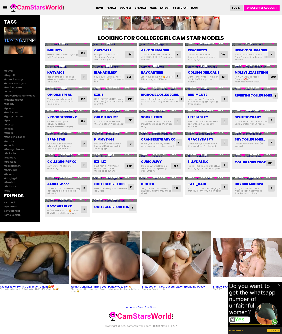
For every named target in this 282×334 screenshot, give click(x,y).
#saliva (8, 91)
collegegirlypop (250, 162)
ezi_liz (100, 161)
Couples (126, 7)
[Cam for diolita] (161, 178)
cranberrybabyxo (158, 139)
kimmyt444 (104, 139)
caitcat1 (102, 50)
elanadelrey (105, 72)
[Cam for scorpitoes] (161, 111)
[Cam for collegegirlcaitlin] (114, 200)
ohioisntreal (59, 94)
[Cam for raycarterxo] (67, 200)
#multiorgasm (13, 87)
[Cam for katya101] (67, 66)
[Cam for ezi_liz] (114, 156)
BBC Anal (9, 202)
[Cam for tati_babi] (207, 178)
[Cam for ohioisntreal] (67, 89)
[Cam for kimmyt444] (114, 133)
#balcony (10, 186)
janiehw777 (58, 184)
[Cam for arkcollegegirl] (161, 44)
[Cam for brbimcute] (207, 89)
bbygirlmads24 (249, 184)
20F (129, 77)
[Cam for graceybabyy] (207, 133)
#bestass (10, 161)
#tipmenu (10, 157)
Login (236, 7)
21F (130, 99)
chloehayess (106, 117)
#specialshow (12, 165)
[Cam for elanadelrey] (114, 66)
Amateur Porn (134, 307)
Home (99, 7)
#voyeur (9, 124)
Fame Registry (12, 215)
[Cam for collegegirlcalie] (207, 66)
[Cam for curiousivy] (161, 156)
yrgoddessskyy (62, 117)
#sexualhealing (13, 79)
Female (112, 7)
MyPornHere (11, 206)
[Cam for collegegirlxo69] (114, 178)
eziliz (98, 94)
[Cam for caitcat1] (114, 44)
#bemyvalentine (14, 149)
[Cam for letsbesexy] (207, 111)
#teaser (9, 128)
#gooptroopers (13, 116)
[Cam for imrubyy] (67, 44)
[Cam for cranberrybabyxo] (161, 133)
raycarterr (152, 72)
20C (273, 77)
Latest (165, 7)
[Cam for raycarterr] (161, 66)
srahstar (56, 139)
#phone (9, 108)
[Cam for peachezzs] (207, 44)
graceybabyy (200, 139)
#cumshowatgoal (15, 83)
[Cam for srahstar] (67, 133)
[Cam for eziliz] (114, 89)
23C (176, 166)
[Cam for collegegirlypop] (254, 156)
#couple (9, 145)
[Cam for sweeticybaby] (254, 111)
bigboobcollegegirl (160, 94)
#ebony (9, 141)
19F (130, 54)
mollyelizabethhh (251, 72)
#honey (9, 174)
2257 (174, 326)
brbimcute (197, 94)
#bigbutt (9, 75)
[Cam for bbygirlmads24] (254, 178)
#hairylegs (10, 170)
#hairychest (11, 153)
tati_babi (197, 184)
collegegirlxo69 (109, 184)
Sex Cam (150, 307)
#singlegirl (10, 178)
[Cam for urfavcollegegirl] (254, 44)
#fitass (8, 132)
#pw (7, 120)
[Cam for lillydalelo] (207, 156)
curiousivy (151, 161)
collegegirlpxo (62, 161)
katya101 (55, 72)
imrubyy (55, 50)
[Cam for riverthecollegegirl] (254, 89)
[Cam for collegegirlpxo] (67, 156)
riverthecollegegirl (254, 95)
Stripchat (180, 7)
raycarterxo (59, 206)
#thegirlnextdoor (14, 137)
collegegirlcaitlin (111, 207)
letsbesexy (198, 117)
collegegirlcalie (203, 72)
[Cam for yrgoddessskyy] (67, 111)
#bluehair (10, 182)
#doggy (9, 103)
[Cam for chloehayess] (114, 111)
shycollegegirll (250, 139)
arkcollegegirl (155, 50)
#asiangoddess (14, 99)
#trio (7, 190)
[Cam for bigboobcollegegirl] (161, 89)
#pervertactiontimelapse (19, 95)
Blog (194, 7)
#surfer (8, 70)
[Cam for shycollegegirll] (254, 133)
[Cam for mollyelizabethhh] (254, 66)
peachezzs (197, 50)
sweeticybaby (248, 117)
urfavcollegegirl (251, 50)
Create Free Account (262, 7)
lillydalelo (198, 161)
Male (153, 7)
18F (83, 53)
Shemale (141, 7)
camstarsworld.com (139, 326)
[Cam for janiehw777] (67, 178)
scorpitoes (151, 117)
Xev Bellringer (12, 210)
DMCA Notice (161, 326)
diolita (147, 184)
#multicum (11, 112)
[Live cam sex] (37, 7)
